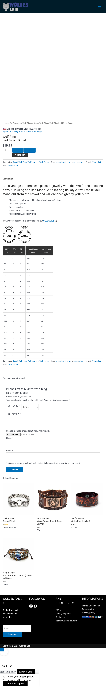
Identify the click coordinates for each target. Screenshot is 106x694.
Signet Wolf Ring (41, 123)
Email (9, 450)
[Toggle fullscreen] (16, 689)
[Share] (27, 689)
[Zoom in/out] (5, 689)
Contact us (60, 617)
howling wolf (67, 162)
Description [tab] (8, 179)
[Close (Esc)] (38, 689)
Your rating (13, 405)
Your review (13, 413)
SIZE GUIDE (48, 221)
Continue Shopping (15, 683)
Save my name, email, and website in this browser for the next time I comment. (44, 463)
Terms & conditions (91, 606)
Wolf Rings (27, 123)
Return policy (88, 609)
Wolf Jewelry (15, 123)
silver (81, 162)
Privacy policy (88, 613)
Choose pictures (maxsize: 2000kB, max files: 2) (28, 431)
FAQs (58, 610)
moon (75, 162)
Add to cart (20, 155)
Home (5, 123)
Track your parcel (63, 613)
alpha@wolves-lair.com (66, 621)
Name (9, 438)
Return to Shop (26, 672)
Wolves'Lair (96, 162)
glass (58, 162)
